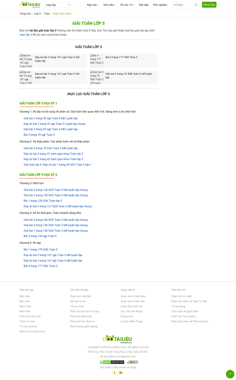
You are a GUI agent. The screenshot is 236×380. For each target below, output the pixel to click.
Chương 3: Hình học (32, 183)
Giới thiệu (105, 367)
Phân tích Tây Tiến (30, 316)
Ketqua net (127, 316)
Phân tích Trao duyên (183, 316)
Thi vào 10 (126, 4)
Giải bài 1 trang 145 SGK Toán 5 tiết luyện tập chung (56, 230)
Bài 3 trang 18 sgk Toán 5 (39, 134)
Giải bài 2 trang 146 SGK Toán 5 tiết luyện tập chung (56, 225)
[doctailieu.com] (118, 339)
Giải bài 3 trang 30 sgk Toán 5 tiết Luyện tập (51, 129)
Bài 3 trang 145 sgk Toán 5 (40, 236)
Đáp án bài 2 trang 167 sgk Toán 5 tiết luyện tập (57, 59)
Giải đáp (143, 4)
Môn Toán (25, 306)
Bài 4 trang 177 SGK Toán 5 (122, 57)
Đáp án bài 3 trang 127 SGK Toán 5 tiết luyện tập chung (58, 206)
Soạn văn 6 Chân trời (133, 301)
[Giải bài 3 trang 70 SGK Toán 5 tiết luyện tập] (97, 77)
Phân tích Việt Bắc (80, 296)
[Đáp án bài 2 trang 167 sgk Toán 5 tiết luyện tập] (26, 61)
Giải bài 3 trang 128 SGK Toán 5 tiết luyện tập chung (56, 190)
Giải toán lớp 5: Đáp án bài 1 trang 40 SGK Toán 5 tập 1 (57, 164)
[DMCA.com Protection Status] (111, 362)
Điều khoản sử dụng (124, 367)
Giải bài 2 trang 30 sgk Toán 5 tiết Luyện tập (51, 118)
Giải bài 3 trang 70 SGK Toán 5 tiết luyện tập (129, 75)
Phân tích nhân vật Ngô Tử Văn (189, 301)
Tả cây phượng (28, 326)
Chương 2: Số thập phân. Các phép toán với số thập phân (54, 141)
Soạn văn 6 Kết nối (131, 306)
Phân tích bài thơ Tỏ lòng (84, 311)
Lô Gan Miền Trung (131, 321)
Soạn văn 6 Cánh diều (133, 296)
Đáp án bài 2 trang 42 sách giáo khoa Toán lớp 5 (53, 159)
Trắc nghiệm (160, 4)
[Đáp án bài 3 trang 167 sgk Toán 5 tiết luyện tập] (26, 77)
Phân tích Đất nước (81, 316)
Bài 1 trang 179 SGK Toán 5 (41, 249)
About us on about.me (32, 331)
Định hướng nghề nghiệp (84, 326)
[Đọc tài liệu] (114, 372)
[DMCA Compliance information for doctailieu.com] (131, 362)
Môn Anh (25, 301)
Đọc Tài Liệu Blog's (132, 311)
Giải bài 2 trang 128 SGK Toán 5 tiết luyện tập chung (56, 195)
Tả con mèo (77, 306)
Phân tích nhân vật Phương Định (189, 321)
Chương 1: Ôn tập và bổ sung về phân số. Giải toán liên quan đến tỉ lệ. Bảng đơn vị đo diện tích (78, 111)
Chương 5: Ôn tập (30, 242)
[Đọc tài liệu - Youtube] (120, 372)
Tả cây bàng (178, 306)
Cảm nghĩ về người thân (185, 311)
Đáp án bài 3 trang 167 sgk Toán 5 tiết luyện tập (57, 75)
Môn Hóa (25, 311)
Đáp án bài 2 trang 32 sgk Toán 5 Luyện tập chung (54, 124)
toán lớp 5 (26, 34)
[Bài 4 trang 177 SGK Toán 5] (97, 61)
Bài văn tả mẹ (78, 301)
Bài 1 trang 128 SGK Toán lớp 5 (43, 200)
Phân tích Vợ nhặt (181, 296)
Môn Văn (25, 296)
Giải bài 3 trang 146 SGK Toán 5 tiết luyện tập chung (56, 219)
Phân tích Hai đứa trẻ (82, 321)
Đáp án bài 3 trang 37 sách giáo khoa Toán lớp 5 (53, 153)
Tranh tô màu (27, 321)
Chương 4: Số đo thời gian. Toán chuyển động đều (50, 213)
